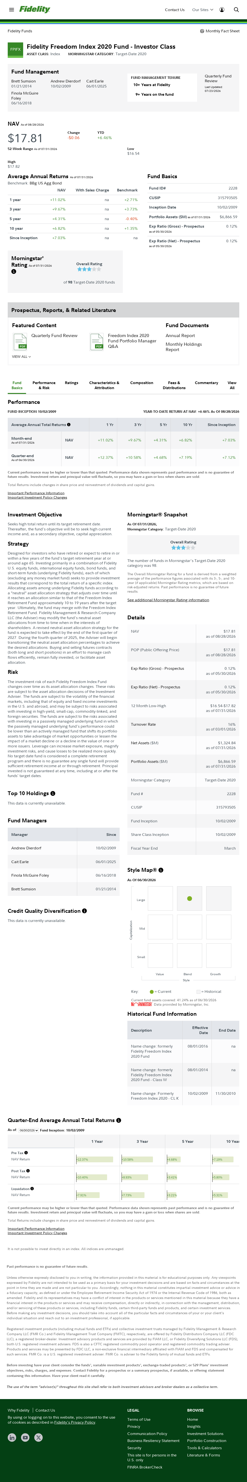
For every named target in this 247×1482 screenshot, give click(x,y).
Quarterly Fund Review (218, 78)
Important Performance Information (36, 493)
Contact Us (175, 9)
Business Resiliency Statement (153, 1440)
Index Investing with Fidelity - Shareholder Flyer (129, 363)
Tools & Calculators (204, 1447)
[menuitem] (11, 9)
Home (192, 1419)
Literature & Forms (203, 1455)
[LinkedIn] (12, 1437)
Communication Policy (147, 1433)
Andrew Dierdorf (66, 81)
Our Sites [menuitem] (200, 9)
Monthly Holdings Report (184, 346)
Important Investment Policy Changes (37, 497)
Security (134, 1447)
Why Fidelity (18, 1410)
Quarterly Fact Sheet (51, 358)
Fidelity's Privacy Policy (74, 1422)
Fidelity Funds (20, 31)
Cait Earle (95, 81)
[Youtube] (25, 1437)
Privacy (133, 1426)
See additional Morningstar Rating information (168, 599)
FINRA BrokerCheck (144, 1467)
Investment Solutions (205, 1433)
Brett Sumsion (23, 81)
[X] (38, 1437)
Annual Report (180, 335)
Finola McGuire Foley (24, 95)
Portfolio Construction (206, 1440)
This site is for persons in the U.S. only (152, 1457)
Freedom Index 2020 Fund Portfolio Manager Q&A (132, 341)
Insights (193, 1426)
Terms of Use (139, 1419)
